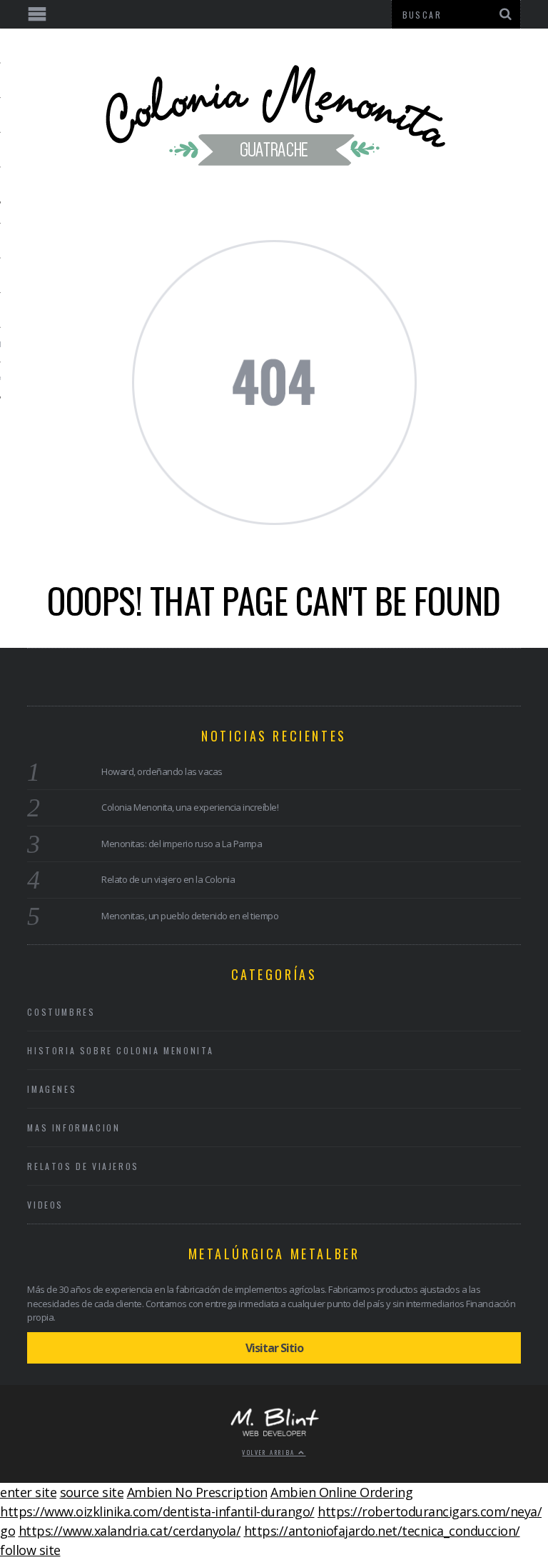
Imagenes (51, 1089)
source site (92, 1492)
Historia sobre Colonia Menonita (120, 1050)
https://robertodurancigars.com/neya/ (430, 1511)
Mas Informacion (73, 1127)
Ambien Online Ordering (341, 1492)
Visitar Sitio (274, 1348)
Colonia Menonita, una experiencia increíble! (189, 807)
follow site (30, 1550)
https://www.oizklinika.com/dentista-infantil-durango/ (157, 1511)
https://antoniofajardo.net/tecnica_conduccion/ (382, 1530)
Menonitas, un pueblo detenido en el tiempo (189, 915)
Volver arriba (270, 1452)
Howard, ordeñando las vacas (162, 771)
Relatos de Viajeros (82, 1166)
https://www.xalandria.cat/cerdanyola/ (130, 1530)
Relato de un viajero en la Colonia (168, 879)
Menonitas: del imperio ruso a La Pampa (181, 843)
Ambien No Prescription (197, 1492)
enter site (28, 1492)
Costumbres (61, 1012)
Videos (45, 1205)
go (7, 1530)
